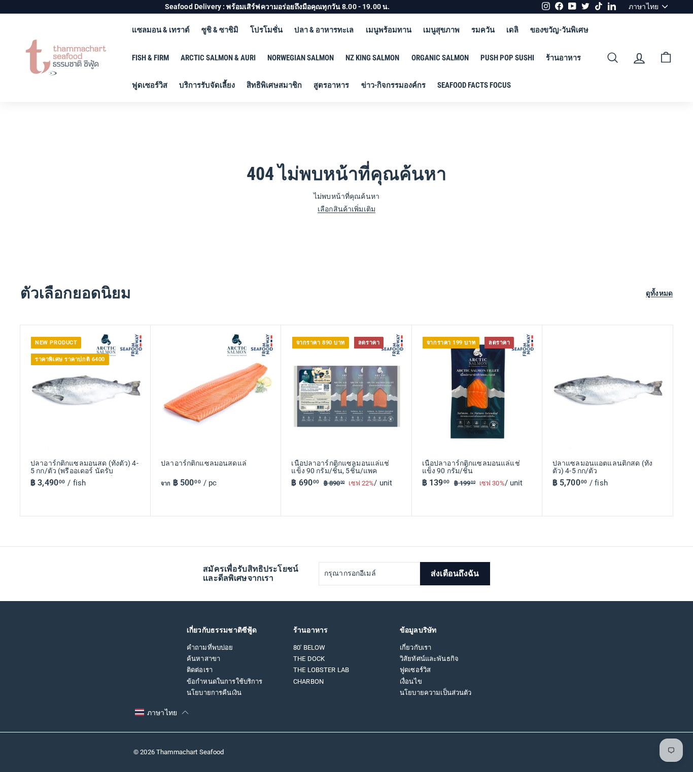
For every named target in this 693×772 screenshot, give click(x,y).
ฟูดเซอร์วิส (149, 85)
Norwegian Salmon (300, 57)
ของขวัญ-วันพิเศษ (559, 29)
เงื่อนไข (411, 681)
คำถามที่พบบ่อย (210, 647)
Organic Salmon (440, 57)
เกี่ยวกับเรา (415, 647)
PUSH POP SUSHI (507, 57)
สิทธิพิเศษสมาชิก (274, 85)
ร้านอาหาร (563, 57)
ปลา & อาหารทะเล (324, 29)
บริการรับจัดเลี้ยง (207, 85)
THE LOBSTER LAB (321, 670)
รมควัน (483, 29)
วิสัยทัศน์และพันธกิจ (429, 658)
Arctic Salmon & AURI (218, 57)
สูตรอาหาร (331, 85)
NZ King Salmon (372, 57)
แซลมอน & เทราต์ (161, 29)
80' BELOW (309, 647)
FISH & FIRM (150, 57)
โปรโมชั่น (266, 29)
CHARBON (308, 681)
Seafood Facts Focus (474, 85)
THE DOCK (309, 658)
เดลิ (512, 29)
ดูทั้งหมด (659, 293)
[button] (161, 713)
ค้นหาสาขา (203, 658)
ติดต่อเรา (200, 670)
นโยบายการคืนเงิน (214, 692)
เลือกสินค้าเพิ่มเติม (346, 209)
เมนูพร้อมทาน (388, 29)
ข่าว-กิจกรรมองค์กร (393, 85)
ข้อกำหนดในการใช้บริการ (225, 681)
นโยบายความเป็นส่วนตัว (436, 692)
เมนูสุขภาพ (441, 29)
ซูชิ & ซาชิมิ (219, 29)
